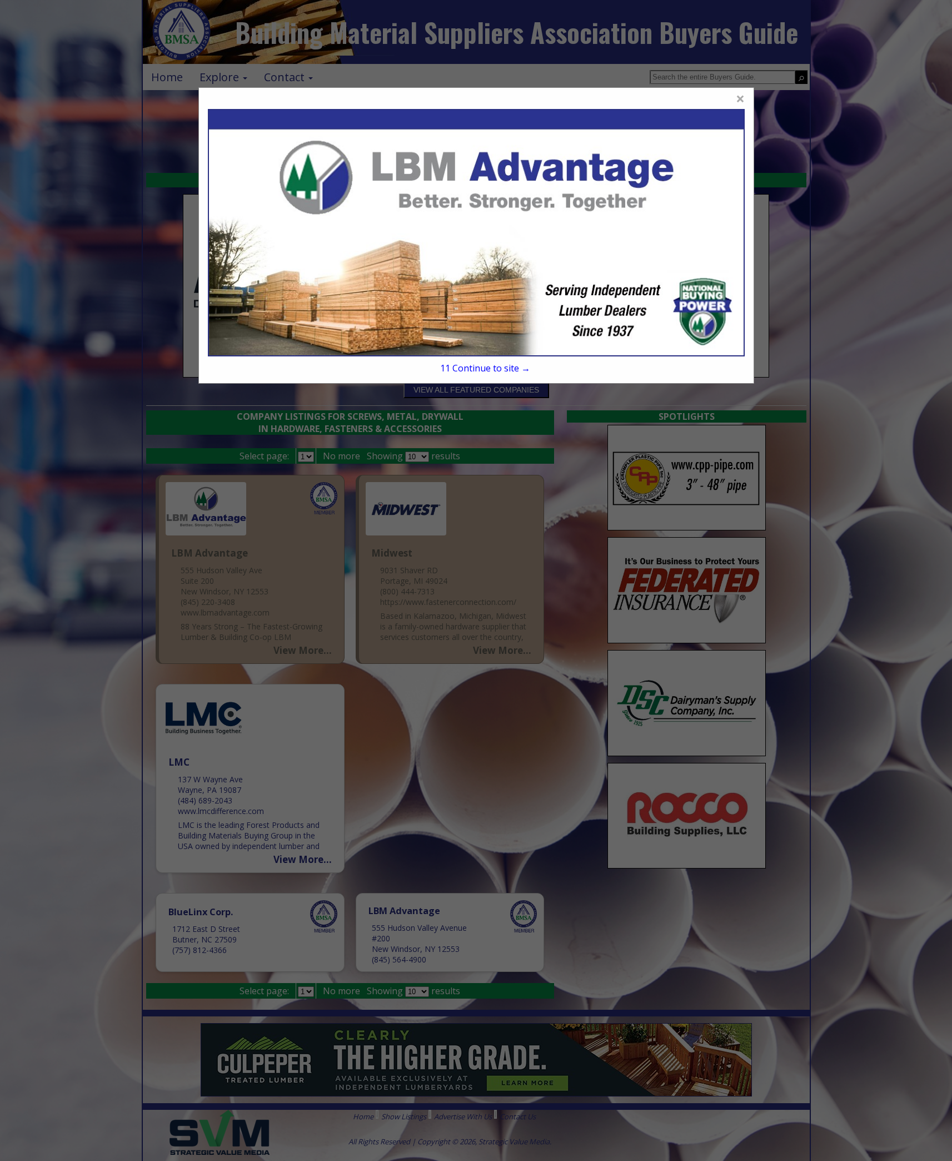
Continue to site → (485, 368)
